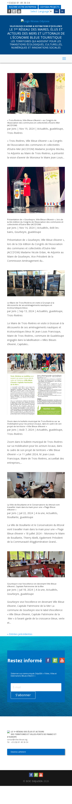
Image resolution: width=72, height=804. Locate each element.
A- (62, 11)
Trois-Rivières (15, 133)
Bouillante (13, 517)
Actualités (42, 128)
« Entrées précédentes (19, 634)
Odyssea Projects (49, 6)
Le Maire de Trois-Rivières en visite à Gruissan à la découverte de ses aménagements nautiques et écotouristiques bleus (30, 305)
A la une (40, 513)
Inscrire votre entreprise (22, 6)
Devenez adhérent (18, 752)
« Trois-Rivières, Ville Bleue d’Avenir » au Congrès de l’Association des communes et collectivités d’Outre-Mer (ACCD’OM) (33, 123)
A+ (56, 11)
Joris (14, 128)
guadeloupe (56, 128)
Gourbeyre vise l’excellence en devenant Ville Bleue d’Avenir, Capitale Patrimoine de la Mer (31, 584)
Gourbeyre (20, 232)
